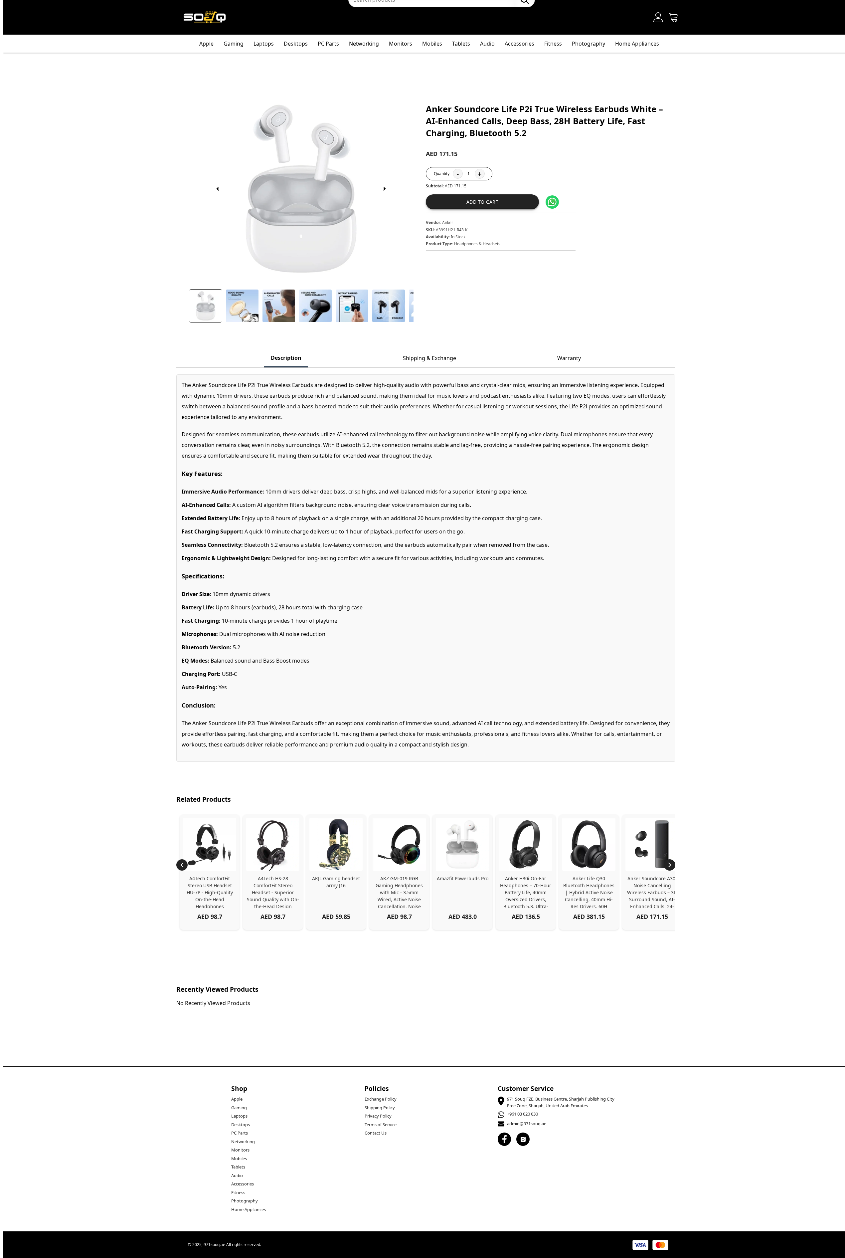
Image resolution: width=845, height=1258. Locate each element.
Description (286, 357)
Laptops (264, 43)
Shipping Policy (380, 1108)
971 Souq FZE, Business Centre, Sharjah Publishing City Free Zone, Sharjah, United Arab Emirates (560, 1102)
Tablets (461, 43)
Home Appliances (637, 43)
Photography (588, 43)
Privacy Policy (378, 1116)
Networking (364, 43)
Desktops (296, 43)
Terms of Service (381, 1125)
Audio (487, 43)
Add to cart (482, 202)
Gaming (234, 43)
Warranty (569, 358)
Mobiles (432, 43)
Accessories (519, 43)
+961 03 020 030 (522, 1114)
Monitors (400, 43)
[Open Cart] (674, 17)
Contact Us (376, 1133)
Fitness (553, 43)
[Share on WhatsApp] (552, 202)
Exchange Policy (381, 1099)
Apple (206, 43)
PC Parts (328, 43)
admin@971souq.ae (526, 1124)
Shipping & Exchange (429, 358)
